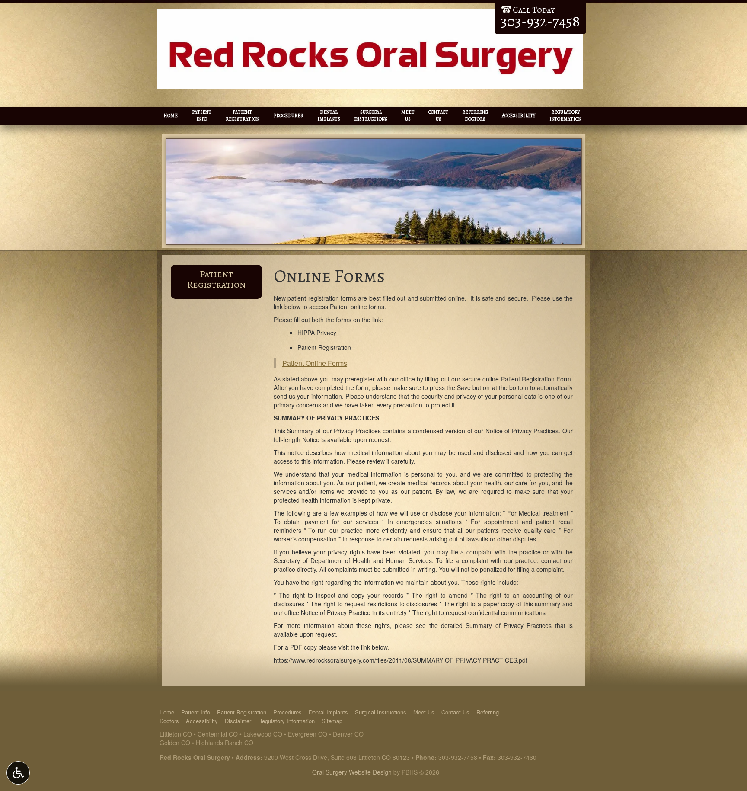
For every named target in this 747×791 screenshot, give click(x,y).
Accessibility (519, 115)
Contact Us (455, 712)
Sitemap (332, 721)
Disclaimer (238, 721)
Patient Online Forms (314, 363)
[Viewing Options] (18, 773)
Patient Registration (216, 279)
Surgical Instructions (380, 712)
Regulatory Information (286, 721)
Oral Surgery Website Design (352, 772)
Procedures (288, 115)
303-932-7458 (457, 757)
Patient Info (195, 712)
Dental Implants (328, 712)
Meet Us (423, 712)
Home (170, 115)
